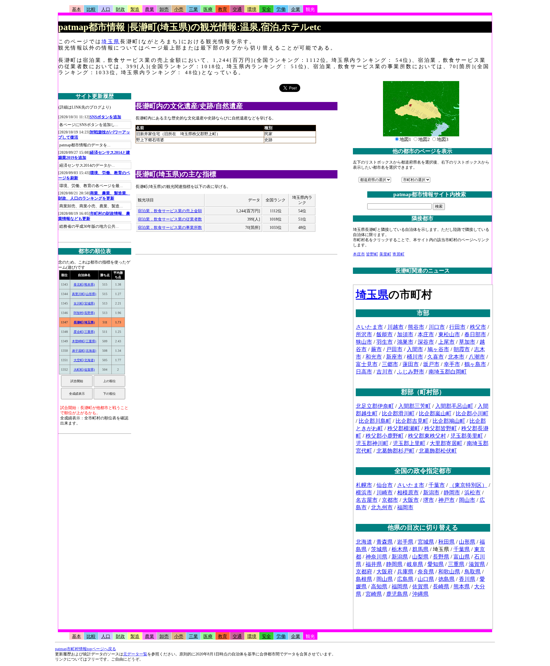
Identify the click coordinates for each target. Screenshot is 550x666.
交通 (237, 9)
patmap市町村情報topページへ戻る (85, 649)
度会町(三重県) (84, 331)
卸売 (164, 9)
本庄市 (359, 254)
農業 (149, 9)
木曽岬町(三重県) (84, 341)
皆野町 (372, 254)
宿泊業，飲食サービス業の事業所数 (170, 227)
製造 (135, 9)
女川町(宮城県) (84, 303)
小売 (178, 9)
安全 (266, 9)
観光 (310, 9)
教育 (222, 9)
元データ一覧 (135, 654)
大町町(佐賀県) (84, 369)
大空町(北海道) (84, 360)
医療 (208, 9)
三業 (193, 9)
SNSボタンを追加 (105, 117)
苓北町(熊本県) (84, 284)
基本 (76, 9)
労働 (281, 9)
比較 (91, 9)
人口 (105, 9)
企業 (295, 9)
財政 (120, 9)
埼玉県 (110, 41)
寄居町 (398, 254)
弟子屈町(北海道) (84, 350)
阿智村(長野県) (84, 313)
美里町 (385, 254)
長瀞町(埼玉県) (84, 322)
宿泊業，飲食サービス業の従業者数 (170, 219)
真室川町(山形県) (84, 294)
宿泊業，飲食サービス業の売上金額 (170, 211)
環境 (251, 9)
